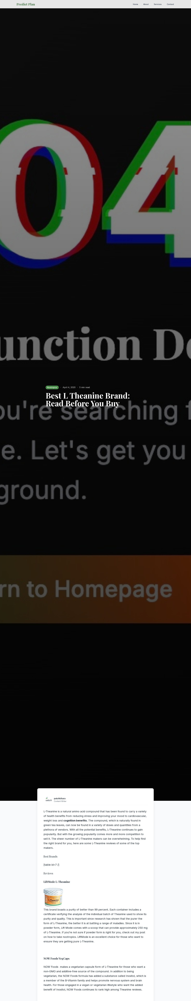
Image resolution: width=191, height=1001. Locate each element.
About (146, 4)
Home (135, 4)
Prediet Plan (26, 4)
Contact (170, 4)
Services (158, 4)
